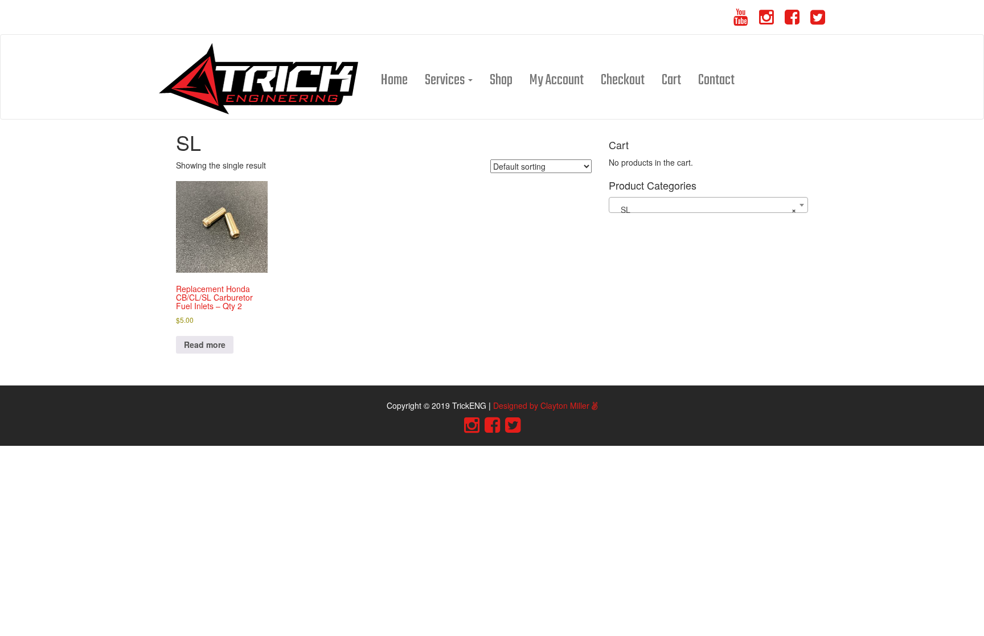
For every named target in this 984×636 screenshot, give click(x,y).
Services (446, 80)
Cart (671, 80)
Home (394, 80)
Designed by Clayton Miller (542, 405)
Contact (716, 80)
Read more (205, 344)
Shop (501, 80)
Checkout (623, 80)
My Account (557, 80)
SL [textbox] (705, 209)
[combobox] (708, 205)
